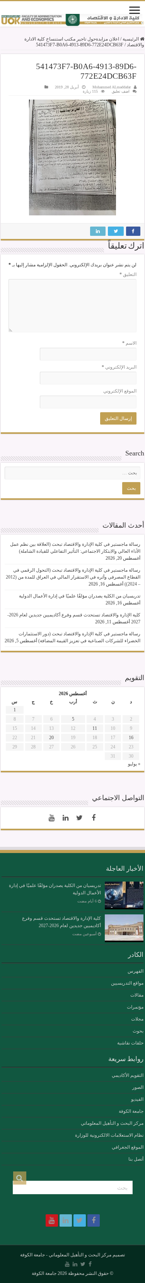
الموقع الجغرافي (127, 1147)
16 (131, 737)
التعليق (127, 274)
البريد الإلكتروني (119, 367)
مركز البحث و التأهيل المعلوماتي (112, 1123)
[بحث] (19, 1178)
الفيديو (137, 1099)
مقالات (136, 995)
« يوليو (134, 764)
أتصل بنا (135, 1159)
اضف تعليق (121, 91)
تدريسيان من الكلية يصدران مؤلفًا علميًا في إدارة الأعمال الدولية (79, 596)
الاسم (129, 343)
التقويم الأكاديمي (127, 1075)
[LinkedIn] (66, 818)
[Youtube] (52, 818)
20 (51, 737)
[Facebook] (93, 818)
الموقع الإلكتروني (119, 391)
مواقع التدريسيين (127, 983)
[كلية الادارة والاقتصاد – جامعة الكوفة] (72, 20)
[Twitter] (79, 818)
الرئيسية (131, 39)
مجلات (137, 1019)
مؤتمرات (135, 1007)
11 (94, 728)
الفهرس (135, 971)
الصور (137, 1087)
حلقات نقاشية (130, 1043)
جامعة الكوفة (131, 1111)
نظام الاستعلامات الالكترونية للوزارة (109, 1135)
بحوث (138, 1031)
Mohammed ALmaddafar (111, 87)
